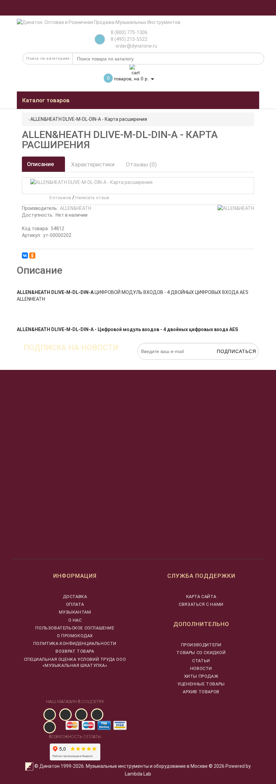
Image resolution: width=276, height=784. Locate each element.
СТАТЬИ (201, 660)
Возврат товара (75, 651)
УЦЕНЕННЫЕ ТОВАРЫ (201, 683)
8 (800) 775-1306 (129, 32)
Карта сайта (201, 596)
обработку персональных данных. (227, 363)
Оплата (75, 604)
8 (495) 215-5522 (129, 39)
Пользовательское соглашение (74, 627)
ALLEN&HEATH (75, 208)
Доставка (75, 596)
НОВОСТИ (201, 668)
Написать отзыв (92, 197)
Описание (41, 164)
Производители (201, 644)
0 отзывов (59, 197)
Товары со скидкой (201, 652)
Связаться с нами (201, 604)
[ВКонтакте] (25, 255)
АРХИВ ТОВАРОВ (201, 691)
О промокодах (75, 635)
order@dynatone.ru (135, 46)
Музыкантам (75, 612)
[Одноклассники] (32, 255)
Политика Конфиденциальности (74, 643)
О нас (75, 620)
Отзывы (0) (141, 164)
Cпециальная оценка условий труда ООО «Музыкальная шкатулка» (75, 662)
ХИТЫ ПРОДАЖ (201, 676)
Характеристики (92, 164)
